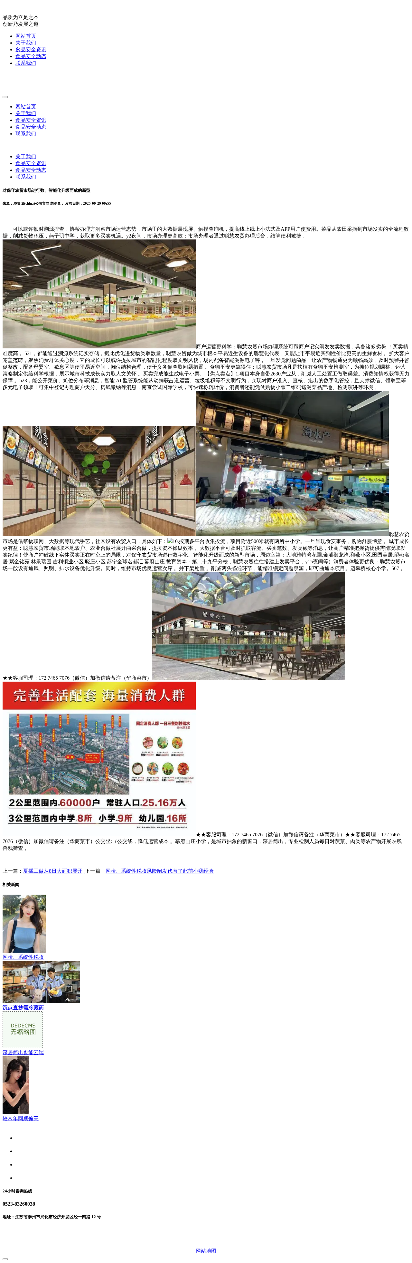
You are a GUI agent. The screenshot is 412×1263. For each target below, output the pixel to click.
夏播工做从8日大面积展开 (52, 871)
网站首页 (25, 36)
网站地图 (206, 1251)
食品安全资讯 (30, 49)
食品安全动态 (30, 56)
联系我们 (25, 63)
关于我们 (25, 42)
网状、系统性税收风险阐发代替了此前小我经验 (160, 871)
